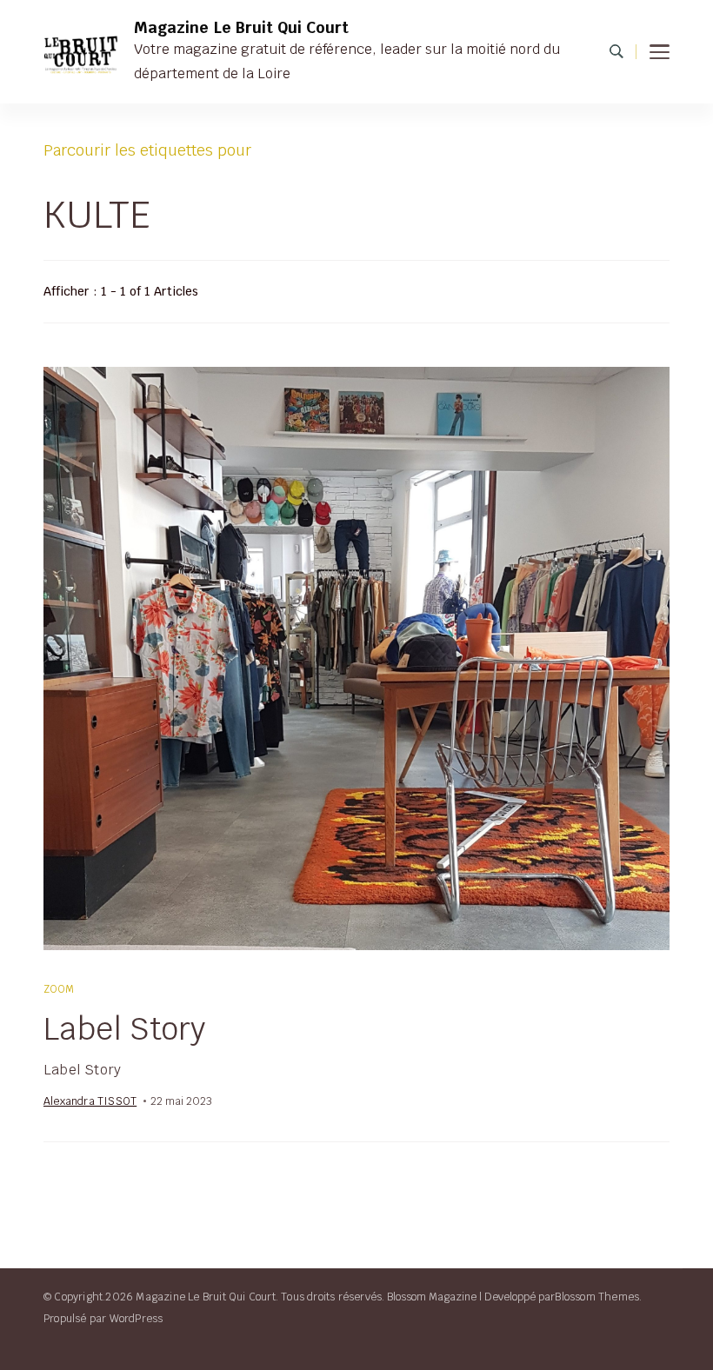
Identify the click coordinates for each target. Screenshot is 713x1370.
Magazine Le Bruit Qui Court (241, 27)
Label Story (124, 1028)
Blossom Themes (597, 1296)
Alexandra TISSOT (90, 1101)
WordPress (136, 1318)
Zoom (59, 988)
